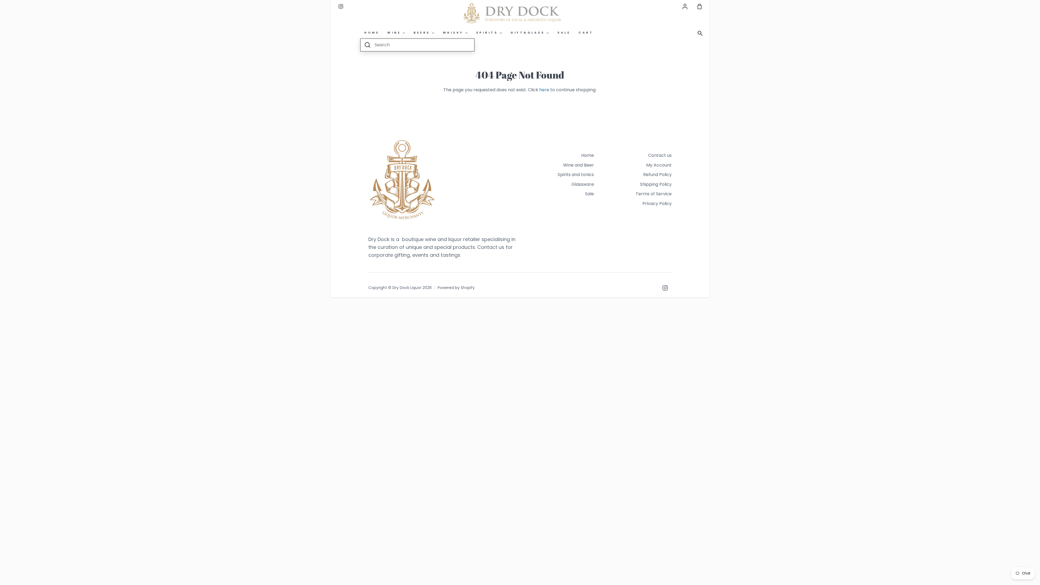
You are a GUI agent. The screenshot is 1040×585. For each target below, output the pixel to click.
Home (587, 155)
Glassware (582, 184)
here (544, 90)
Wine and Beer (578, 165)
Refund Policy (657, 174)
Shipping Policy (656, 184)
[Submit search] (367, 45)
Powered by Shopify (456, 287)
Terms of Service (654, 194)
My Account (659, 165)
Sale (589, 194)
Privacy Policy (657, 203)
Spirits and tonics (576, 174)
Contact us (660, 155)
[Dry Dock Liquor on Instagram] (665, 288)
